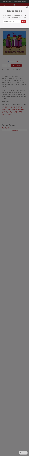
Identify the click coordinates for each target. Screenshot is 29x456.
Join (23, 21)
